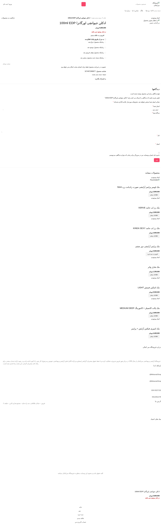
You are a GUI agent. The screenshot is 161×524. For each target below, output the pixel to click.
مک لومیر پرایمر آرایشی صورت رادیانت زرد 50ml (138, 187)
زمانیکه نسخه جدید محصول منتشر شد (92, 58)
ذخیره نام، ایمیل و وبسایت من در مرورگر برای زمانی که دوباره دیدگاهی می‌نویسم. (134, 155)
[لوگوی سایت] (154, 4)
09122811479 (156, 397)
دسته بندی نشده (96, 18)
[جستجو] (83, 4)
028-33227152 (156, 390)
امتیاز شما (156, 106)
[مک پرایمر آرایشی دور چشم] (155, 239)
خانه (104, 18)
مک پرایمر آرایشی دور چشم (147, 246)
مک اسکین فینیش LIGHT (149, 287)
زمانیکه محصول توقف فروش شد (93, 52)
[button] (153, 254)
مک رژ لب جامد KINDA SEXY (146, 228)
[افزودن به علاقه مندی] (157, 183)
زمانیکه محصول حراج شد (96, 42)
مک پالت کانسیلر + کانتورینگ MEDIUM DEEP (140, 308)
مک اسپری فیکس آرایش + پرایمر (145, 329)
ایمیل (158, 144)
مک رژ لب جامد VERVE (149, 208)
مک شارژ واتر (154, 267)
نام (158, 135)
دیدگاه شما (156, 113)
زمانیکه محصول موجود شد (95, 47)
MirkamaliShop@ (155, 374)
